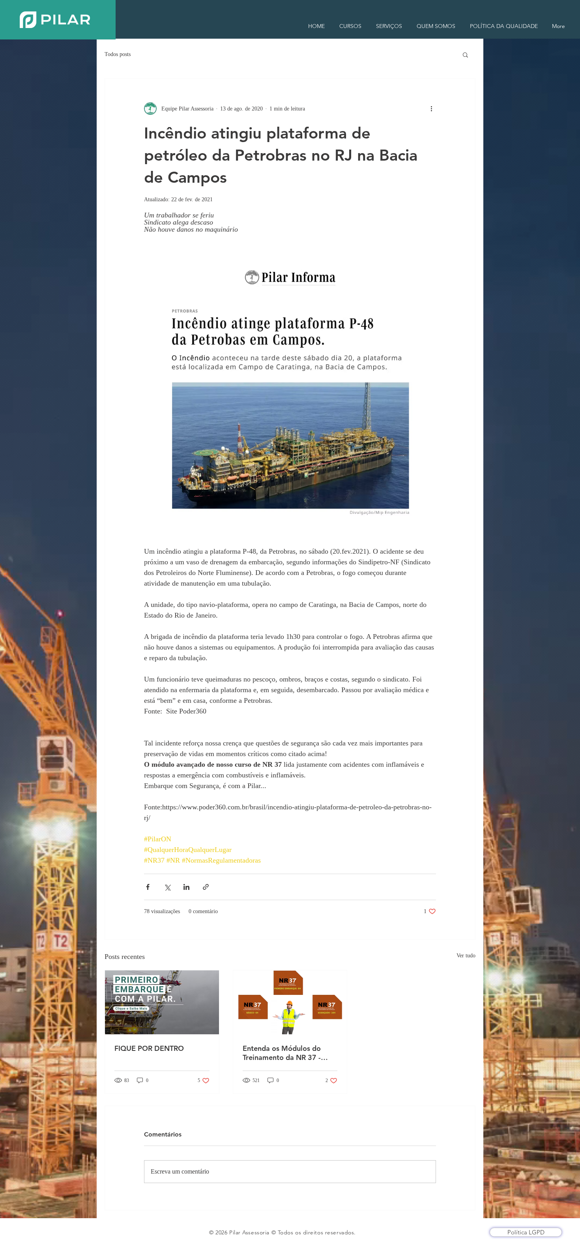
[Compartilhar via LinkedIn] (186, 887)
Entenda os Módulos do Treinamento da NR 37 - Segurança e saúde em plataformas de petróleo (283, 1053)
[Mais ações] (431, 108)
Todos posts (118, 54)
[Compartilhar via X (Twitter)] (167, 887)
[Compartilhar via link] (206, 887)
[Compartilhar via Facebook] (148, 887)
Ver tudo (466, 956)
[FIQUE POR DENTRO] (162, 1002)
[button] (465, 54)
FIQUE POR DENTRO (149, 1048)
